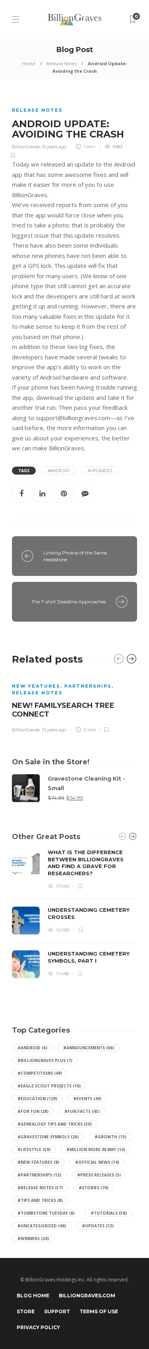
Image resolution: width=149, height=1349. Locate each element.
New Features (36, 686)
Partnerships (88, 686)
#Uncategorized (41, 1226)
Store (26, 1311)
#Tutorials (109, 1213)
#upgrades (100, 470)
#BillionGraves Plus (44, 1060)
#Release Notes (40, 1187)
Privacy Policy (38, 1327)
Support (57, 1311)
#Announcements (88, 1048)
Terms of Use (98, 1311)
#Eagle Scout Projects (49, 1086)
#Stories (93, 1187)
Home (28, 63)
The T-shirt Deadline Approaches (68, 602)
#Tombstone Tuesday (46, 1213)
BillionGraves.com (87, 1296)
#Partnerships (39, 1175)
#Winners (33, 1238)
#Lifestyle (33, 1149)
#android (59, 470)
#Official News (97, 1162)
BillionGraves (26, 146)
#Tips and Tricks (40, 1200)
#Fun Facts (82, 1111)
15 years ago (54, 146)
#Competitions (39, 1073)
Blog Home (33, 1296)
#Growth (110, 1137)
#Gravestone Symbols (48, 1137)
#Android (32, 1048)
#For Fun (32, 1111)
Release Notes (61, 63)
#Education (37, 1098)
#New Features (38, 1162)
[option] (74, 704)
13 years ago (54, 730)
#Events (87, 1098)
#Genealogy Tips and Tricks (54, 1124)
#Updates (98, 1226)
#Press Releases (99, 1175)
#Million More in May (95, 1149)
